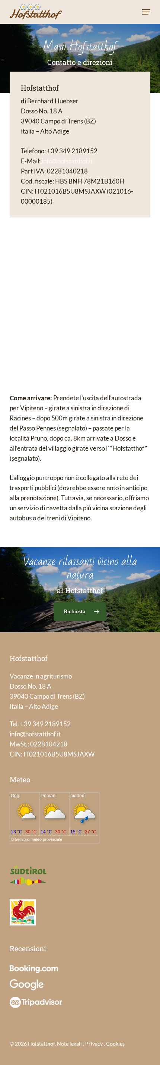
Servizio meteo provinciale (38, 839)
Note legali (69, 1043)
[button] (146, 12)
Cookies (115, 1043)
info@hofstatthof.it (67, 161)
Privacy (94, 1043)
